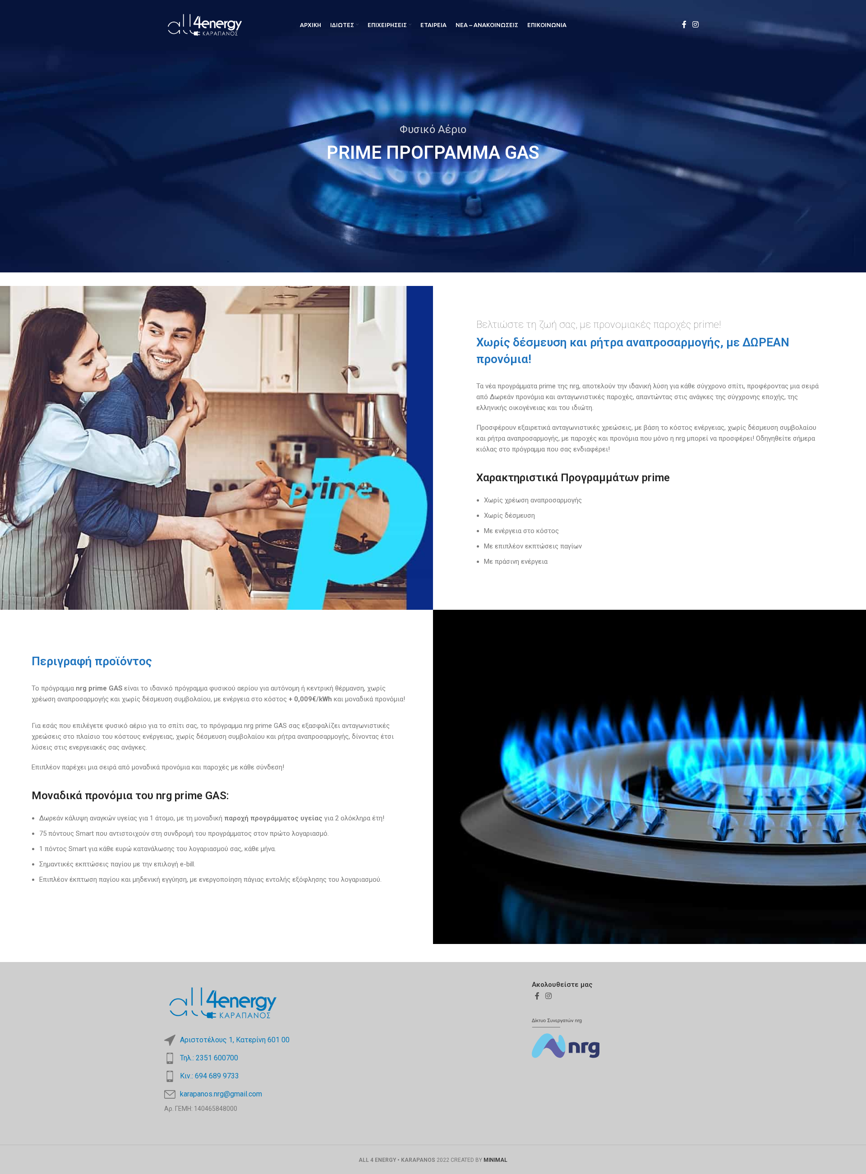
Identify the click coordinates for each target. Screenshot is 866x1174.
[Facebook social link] (684, 25)
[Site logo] (204, 24)
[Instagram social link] (696, 25)
